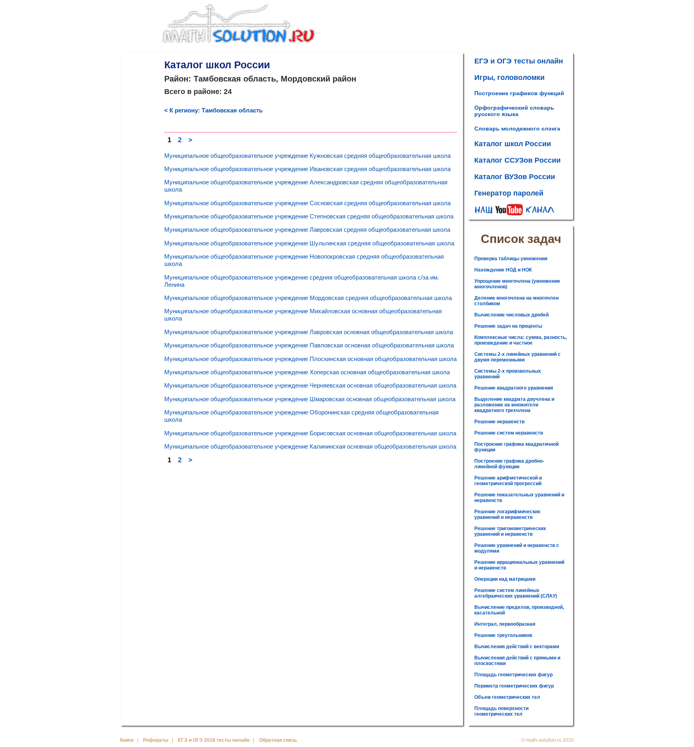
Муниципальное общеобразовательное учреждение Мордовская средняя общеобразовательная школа (308, 297)
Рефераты (155, 740)
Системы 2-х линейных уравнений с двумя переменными (517, 357)
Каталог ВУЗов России (514, 177)
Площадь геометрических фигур (513, 675)
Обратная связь (278, 740)
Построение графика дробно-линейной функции (509, 463)
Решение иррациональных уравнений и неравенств (519, 565)
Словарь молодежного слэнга (517, 128)
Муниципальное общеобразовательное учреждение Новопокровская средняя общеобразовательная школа (304, 260)
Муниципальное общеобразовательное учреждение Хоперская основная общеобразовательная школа (307, 372)
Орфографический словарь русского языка (514, 110)
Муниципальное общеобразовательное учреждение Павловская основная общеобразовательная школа (309, 345)
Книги (126, 740)
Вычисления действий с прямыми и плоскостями (517, 660)
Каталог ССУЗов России (517, 160)
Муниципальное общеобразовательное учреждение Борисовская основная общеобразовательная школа (310, 433)
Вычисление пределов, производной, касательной (519, 610)
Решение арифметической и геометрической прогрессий (508, 480)
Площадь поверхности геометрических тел (501, 711)
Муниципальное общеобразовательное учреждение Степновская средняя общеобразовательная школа (308, 216)
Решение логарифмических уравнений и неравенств (507, 514)
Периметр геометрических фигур (514, 686)
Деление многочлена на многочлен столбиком (516, 300)
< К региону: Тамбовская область (213, 110)
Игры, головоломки (509, 77)
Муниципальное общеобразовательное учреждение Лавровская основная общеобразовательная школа (308, 332)
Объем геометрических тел (507, 697)
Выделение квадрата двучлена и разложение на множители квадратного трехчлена (514, 404)
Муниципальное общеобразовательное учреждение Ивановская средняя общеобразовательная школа (307, 168)
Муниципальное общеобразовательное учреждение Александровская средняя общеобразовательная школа (305, 186)
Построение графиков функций (519, 93)
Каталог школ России (512, 144)
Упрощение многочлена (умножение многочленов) (517, 284)
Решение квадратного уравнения (513, 388)
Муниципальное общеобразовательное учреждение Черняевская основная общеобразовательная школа (310, 385)
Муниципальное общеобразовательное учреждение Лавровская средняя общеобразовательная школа (307, 229)
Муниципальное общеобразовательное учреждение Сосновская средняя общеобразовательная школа (307, 203)
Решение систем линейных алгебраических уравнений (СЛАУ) (515, 593)
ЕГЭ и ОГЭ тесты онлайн (518, 61)
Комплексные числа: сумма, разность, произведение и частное (520, 340)
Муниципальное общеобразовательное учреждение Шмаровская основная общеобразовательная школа (309, 399)
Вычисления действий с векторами (516, 646)
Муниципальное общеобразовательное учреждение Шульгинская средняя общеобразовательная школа (309, 243)
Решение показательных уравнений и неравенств (519, 497)
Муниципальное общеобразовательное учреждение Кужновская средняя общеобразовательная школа (307, 155)
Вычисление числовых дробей (511, 315)
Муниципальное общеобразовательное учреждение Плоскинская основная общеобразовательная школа (310, 358)
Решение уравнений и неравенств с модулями (516, 548)
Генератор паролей (508, 193)
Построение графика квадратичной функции (516, 447)
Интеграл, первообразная (504, 624)
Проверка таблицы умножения (510, 258)
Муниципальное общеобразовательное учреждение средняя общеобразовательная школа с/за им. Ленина (301, 281)
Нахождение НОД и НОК (503, 270)
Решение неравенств (499, 422)
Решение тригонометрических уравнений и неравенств (510, 531)
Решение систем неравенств (508, 433)
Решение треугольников (503, 635)
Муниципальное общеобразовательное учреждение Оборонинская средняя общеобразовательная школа (301, 416)
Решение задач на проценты (508, 326)
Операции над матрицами (504, 579)
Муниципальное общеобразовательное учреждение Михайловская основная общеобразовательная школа (303, 315)
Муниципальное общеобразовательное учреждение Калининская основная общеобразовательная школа (310, 446)
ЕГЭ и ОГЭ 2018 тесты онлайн (213, 740)
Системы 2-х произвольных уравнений (507, 374)
